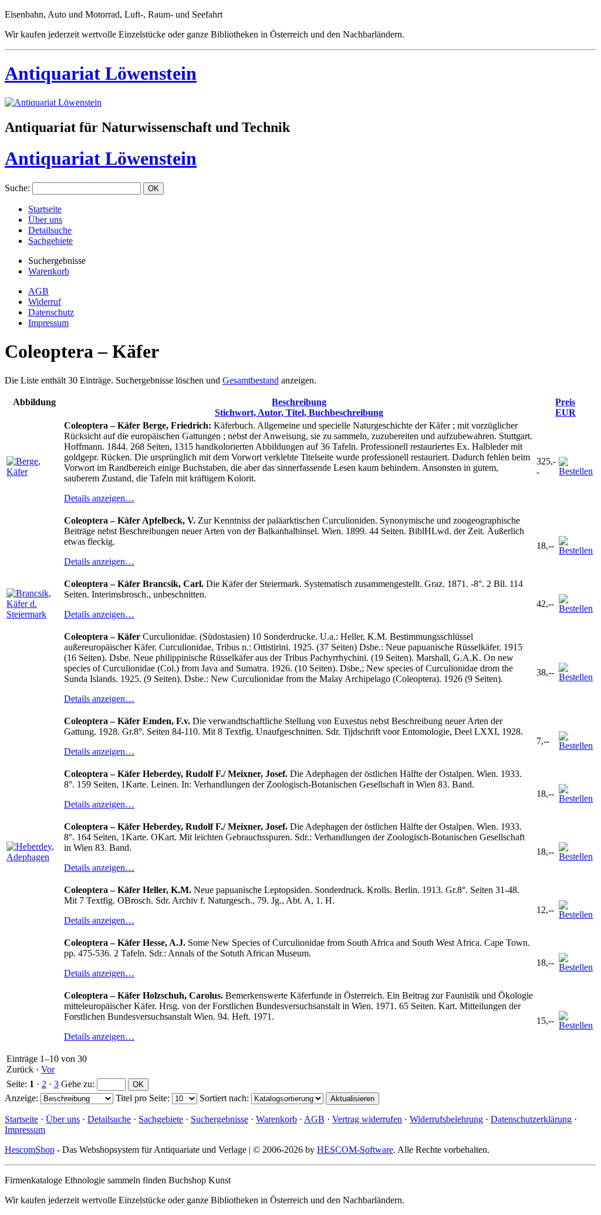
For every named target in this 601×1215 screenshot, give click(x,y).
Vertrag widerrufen (367, 1119)
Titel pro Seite (141, 1098)
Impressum (48, 323)
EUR (565, 407)
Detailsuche (50, 230)
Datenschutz (51, 312)
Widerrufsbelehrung (446, 1119)
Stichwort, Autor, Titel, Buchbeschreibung (299, 407)
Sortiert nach (223, 1098)
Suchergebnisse (219, 1119)
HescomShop (30, 1150)
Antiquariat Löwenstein (101, 73)
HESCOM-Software (355, 1150)
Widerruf (44, 302)
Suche (16, 188)
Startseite (45, 209)
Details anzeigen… (99, 498)
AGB (38, 291)
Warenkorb (48, 271)
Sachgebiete (50, 241)
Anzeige (20, 1098)
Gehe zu (76, 1084)
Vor (48, 1069)
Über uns (45, 220)
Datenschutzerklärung (531, 1119)
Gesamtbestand (250, 380)
